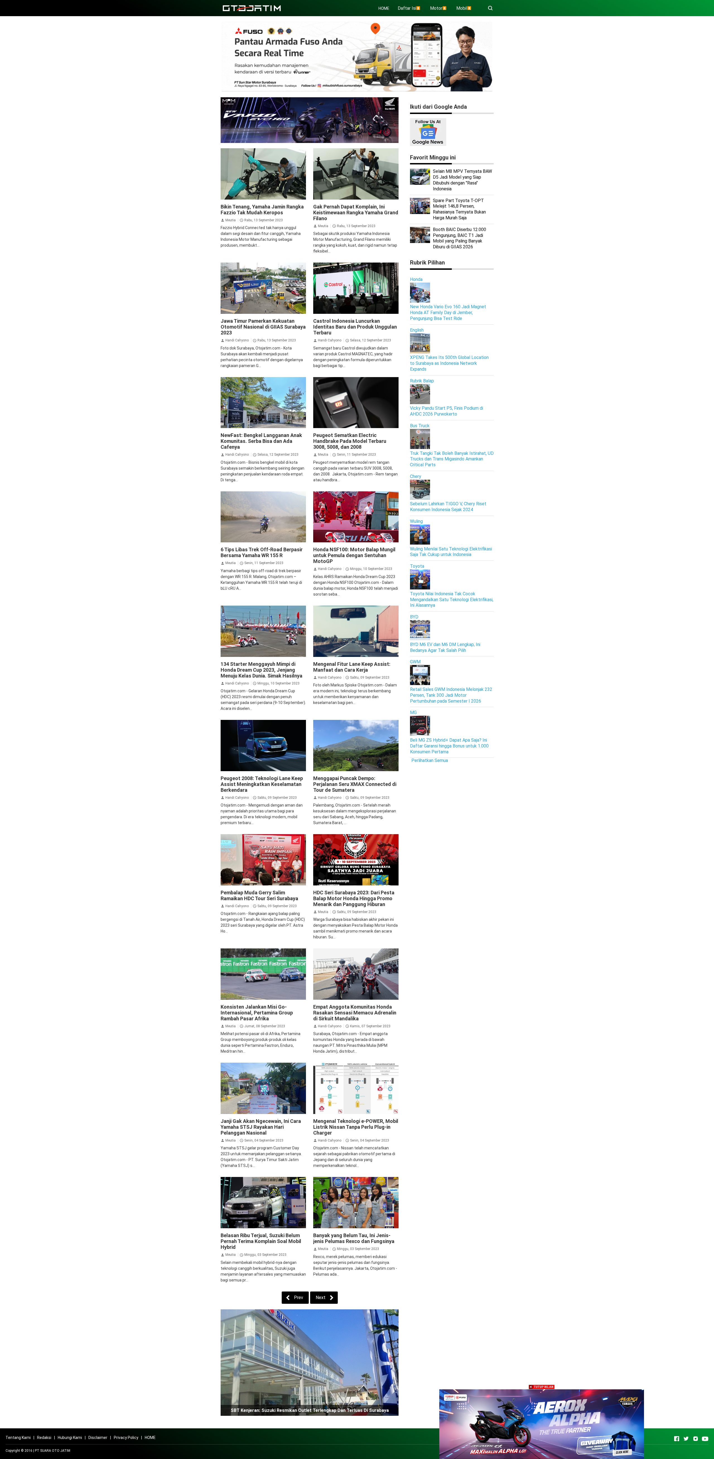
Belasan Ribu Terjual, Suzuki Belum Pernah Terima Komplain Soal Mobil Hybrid (261, 1241)
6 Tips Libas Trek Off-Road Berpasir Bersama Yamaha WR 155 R (262, 552)
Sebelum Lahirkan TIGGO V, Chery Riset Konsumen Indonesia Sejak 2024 (448, 506)
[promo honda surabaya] (310, 119)
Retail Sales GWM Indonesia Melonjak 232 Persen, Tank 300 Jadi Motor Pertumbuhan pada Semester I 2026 (451, 695)
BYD (414, 617)
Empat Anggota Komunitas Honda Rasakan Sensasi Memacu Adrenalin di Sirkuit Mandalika (354, 1012)
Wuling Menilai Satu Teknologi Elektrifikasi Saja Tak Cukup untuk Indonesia (451, 551)
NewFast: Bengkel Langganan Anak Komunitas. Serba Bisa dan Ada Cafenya (261, 441)
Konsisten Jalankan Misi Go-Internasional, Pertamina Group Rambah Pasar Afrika (257, 1012)
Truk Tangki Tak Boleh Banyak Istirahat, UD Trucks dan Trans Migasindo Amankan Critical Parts (452, 459)
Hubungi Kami (70, 1437)
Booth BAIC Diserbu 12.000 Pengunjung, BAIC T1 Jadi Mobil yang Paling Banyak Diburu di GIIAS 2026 (459, 238)
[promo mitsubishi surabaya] (357, 56)
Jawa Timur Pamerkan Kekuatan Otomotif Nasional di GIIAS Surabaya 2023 (263, 327)
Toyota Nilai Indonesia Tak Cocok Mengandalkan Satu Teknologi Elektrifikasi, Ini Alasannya (451, 599)
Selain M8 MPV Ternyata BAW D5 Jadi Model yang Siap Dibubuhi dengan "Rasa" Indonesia (462, 180)
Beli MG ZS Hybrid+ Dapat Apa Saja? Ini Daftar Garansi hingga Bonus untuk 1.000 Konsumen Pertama (449, 745)
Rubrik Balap (422, 380)
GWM (415, 661)
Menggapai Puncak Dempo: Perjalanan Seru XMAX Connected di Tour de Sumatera (354, 784)
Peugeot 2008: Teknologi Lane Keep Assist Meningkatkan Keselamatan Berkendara (262, 784)
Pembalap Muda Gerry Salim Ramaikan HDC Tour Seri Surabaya (259, 895)
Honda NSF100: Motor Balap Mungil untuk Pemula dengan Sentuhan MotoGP (354, 555)
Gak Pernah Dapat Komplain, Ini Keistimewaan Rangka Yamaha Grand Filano (355, 212)
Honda (416, 279)
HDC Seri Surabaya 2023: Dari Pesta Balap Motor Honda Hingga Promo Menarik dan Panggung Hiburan (353, 898)
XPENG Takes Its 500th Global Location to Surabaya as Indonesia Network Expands (449, 363)
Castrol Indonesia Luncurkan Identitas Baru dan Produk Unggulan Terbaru (355, 327)
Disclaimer (97, 1437)
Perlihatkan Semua (429, 760)
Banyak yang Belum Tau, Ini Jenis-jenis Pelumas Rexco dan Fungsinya (353, 1238)
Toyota (417, 566)
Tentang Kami (18, 1437)
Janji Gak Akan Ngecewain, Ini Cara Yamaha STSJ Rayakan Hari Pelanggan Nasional (261, 1127)
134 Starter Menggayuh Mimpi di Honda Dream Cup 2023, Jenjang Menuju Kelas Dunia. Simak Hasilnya (261, 670)
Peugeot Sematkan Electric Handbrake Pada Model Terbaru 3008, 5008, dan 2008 (349, 441)
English (417, 330)
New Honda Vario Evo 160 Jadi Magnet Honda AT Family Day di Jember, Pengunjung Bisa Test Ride (448, 312)
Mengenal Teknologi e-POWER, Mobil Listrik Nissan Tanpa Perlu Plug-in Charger (355, 1127)
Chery (415, 476)
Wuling (416, 521)
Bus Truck (420, 425)
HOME (383, 8)
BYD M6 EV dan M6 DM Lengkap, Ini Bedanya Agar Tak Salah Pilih (445, 647)
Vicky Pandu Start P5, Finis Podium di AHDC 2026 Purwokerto (446, 411)
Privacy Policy (126, 1437)
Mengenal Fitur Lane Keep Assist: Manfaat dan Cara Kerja (351, 667)
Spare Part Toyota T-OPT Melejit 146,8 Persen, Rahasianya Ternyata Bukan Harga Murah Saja (459, 209)
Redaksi (44, 1437)
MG (413, 712)
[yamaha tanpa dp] (541, 1423)
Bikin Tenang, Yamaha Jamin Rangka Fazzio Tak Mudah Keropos (262, 209)
